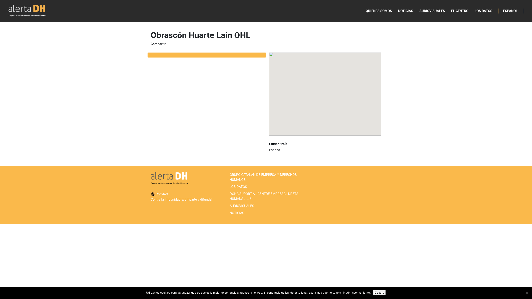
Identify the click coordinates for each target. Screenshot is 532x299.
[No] (527, 293)
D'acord (379, 292)
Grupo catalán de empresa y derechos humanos (263, 177)
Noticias (405, 11)
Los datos (483, 11)
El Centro (459, 11)
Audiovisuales (432, 11)
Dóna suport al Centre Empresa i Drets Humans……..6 (264, 196)
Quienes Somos (379, 11)
